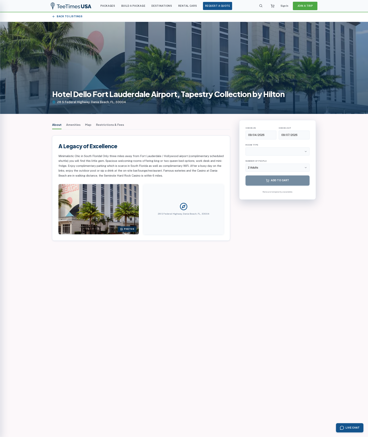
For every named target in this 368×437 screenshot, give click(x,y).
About (57, 124)
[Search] (261, 5)
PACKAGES (107, 5)
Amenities (73, 124)
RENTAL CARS (187, 5)
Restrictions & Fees (110, 124)
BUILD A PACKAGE (133, 5)
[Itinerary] (272, 5)
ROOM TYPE (252, 145)
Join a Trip (305, 5)
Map (88, 124)
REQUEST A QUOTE (217, 5)
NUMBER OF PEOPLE (256, 161)
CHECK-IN (251, 128)
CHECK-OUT (285, 128)
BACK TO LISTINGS (69, 16)
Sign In (284, 5)
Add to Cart (280, 180)
